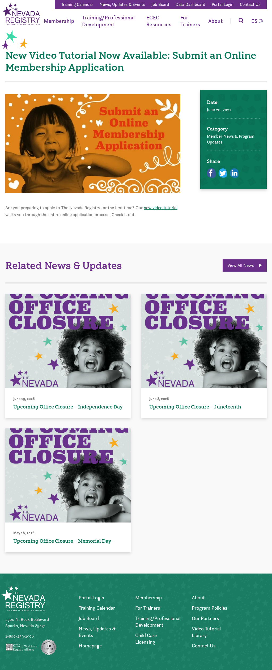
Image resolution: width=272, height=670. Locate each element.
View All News (241, 265)
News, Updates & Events (122, 4)
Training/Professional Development (108, 21)
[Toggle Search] (241, 21)
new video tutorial (160, 207)
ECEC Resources (159, 21)
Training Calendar (77, 4)
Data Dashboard (190, 4)
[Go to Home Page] (20, 15)
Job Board (160, 4)
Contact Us (250, 4)
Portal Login (222, 4)
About (215, 21)
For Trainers (190, 21)
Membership (59, 21)
